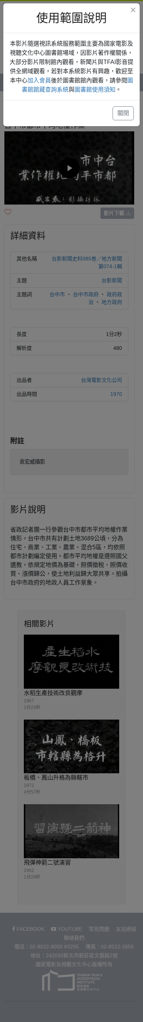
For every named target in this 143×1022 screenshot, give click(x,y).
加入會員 (39, 80)
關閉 (123, 113)
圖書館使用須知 (94, 89)
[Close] (133, 10)
